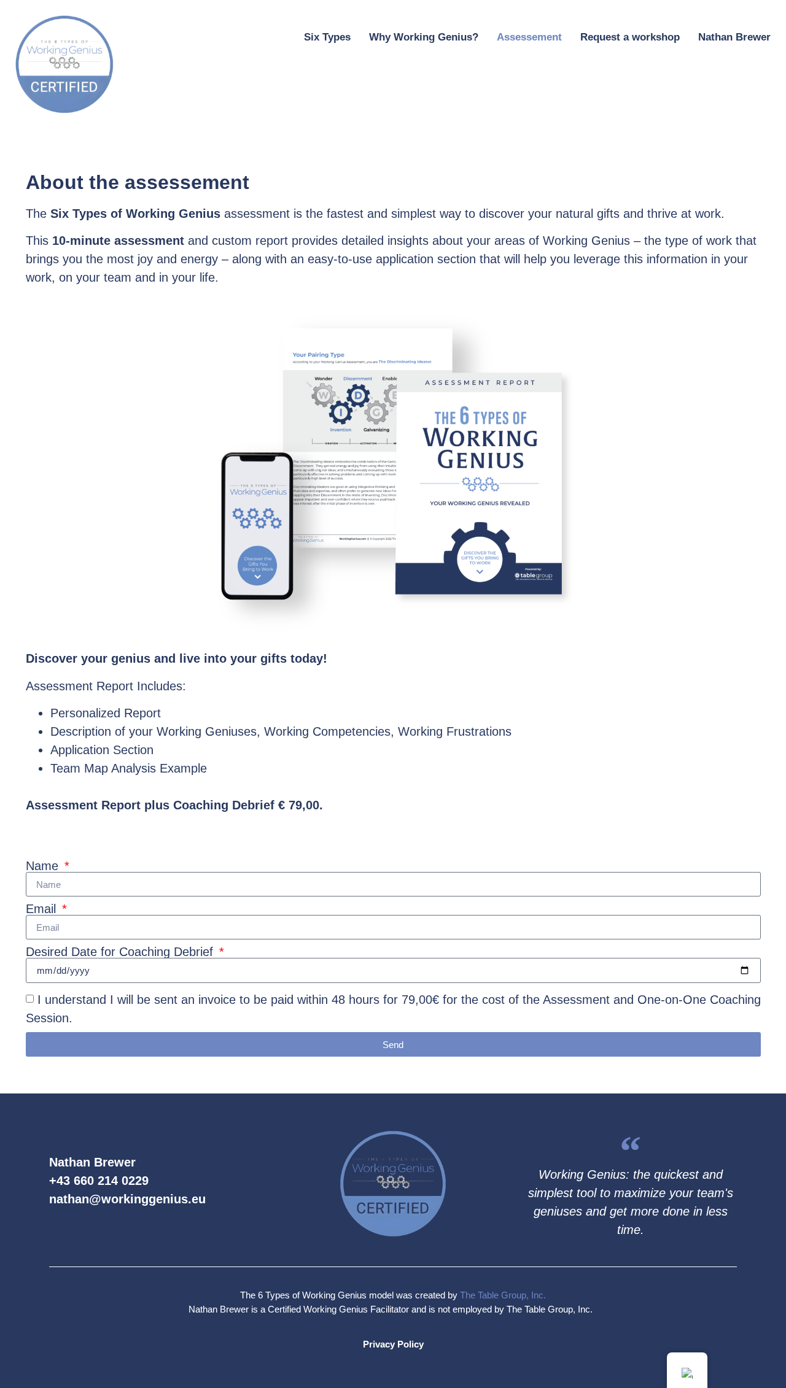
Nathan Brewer (734, 37)
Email (43, 909)
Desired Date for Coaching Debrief (121, 952)
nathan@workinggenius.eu (127, 1199)
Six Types (327, 37)
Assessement (529, 37)
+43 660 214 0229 (99, 1180)
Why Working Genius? (423, 37)
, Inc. (536, 1295)
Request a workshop (630, 37)
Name (44, 866)
